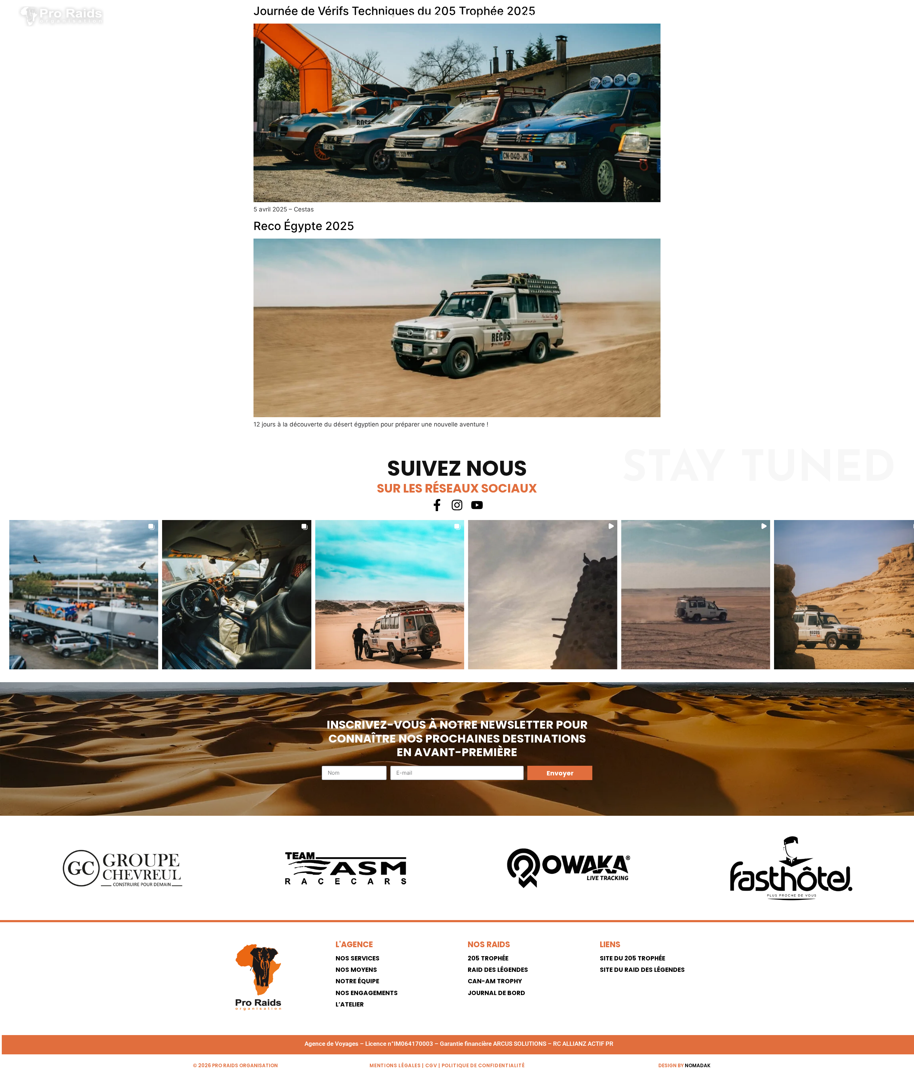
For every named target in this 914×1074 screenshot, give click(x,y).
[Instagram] (889, 16)
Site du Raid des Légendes (642, 969)
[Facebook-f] (872, 16)
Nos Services (425, 16)
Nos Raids (467, 16)
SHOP (590, 16)
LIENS (610, 944)
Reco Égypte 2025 (303, 226)
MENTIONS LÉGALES (395, 1065)
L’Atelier (350, 1004)
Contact (562, 16)
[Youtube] (477, 505)
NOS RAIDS (489, 944)
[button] (84, 594)
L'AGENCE (354, 944)
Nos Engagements (367, 993)
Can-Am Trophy (495, 981)
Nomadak (697, 1065)
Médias (500, 16)
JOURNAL (530, 16)
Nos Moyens (356, 969)
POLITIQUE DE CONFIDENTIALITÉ (483, 1065)
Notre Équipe (357, 981)
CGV (431, 1065)
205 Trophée (488, 958)
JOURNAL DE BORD (496, 993)
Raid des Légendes (498, 969)
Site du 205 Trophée (632, 958)
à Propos (385, 16)
